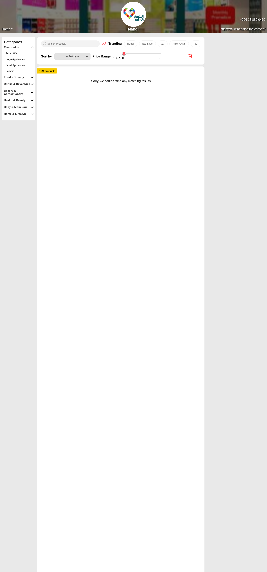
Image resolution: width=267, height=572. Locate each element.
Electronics (11, 47)
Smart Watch (12, 53)
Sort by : (47, 56)
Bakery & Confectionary (13, 92)
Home (6, 29)
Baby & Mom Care (16, 106)
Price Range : (102, 56)
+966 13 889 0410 (252, 19)
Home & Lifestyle (15, 113)
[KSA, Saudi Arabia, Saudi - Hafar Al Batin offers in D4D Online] (190, 56)
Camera (9, 71)
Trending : (115, 43)
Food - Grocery (14, 77)
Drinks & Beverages (17, 83)
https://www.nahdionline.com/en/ (242, 29)
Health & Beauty (14, 100)
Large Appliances (15, 59)
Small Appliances (15, 65)
